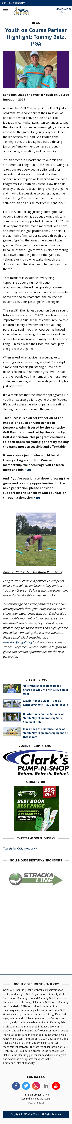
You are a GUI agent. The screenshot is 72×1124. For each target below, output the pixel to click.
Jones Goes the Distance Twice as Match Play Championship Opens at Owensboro (45, 733)
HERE (28, 470)
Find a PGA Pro (62, 9)
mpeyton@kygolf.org (17, 642)
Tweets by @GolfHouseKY (20, 848)
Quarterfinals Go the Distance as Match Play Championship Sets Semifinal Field (43, 718)
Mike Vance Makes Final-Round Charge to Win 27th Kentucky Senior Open (45, 689)
